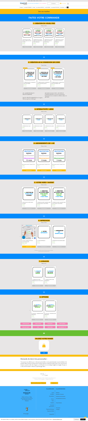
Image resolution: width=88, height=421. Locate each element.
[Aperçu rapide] (27, 33)
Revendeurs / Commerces (60, 394)
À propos (52, 398)
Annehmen (83, 419)
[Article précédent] (20, 160)
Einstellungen (77, 419)
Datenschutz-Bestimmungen (57, 419)
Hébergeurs (57, 392)
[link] (44, 345)
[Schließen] (86, 419)
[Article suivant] (67, 160)
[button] (68, 3)
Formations (58, 409)
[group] (43, 38)
